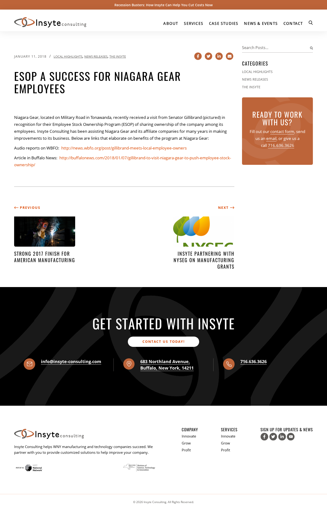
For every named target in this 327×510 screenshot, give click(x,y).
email (271, 138)
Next (224, 207)
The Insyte (117, 56)
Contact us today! (163, 341)
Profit (186, 450)
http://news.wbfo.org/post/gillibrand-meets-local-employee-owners (124, 148)
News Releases (95, 56)
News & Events (261, 23)
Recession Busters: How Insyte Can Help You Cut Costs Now (163, 5)
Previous (29, 207)
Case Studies (223, 23)
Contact (293, 23)
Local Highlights (68, 56)
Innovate (189, 436)
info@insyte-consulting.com (71, 361)
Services (193, 23)
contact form (282, 131)
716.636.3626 (281, 145)
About (170, 23)
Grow (186, 443)
